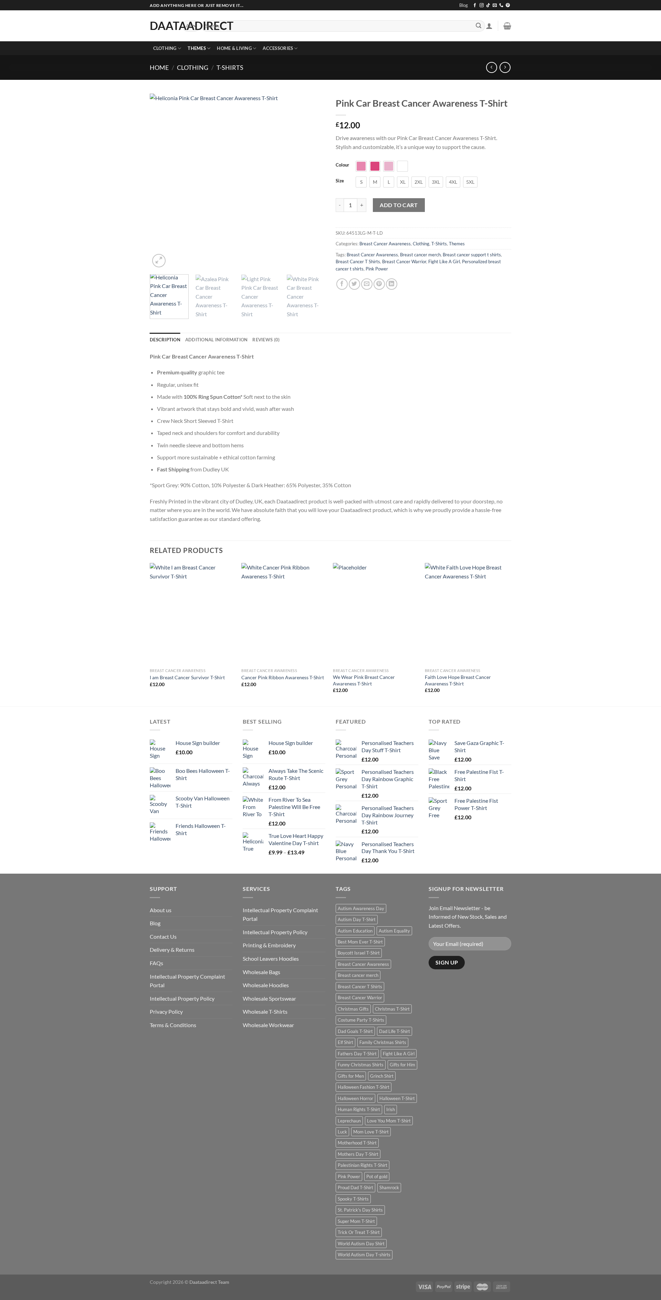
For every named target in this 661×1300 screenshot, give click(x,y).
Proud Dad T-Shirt (355, 1187)
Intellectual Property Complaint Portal (187, 981)
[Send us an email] (495, 5)
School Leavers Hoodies (271, 958)
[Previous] (162, 181)
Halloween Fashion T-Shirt (363, 1087)
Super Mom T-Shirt (356, 1221)
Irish (390, 1109)
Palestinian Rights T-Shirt (362, 1165)
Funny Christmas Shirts (361, 1064)
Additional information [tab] (216, 339)
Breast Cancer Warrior (404, 261)
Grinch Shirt (382, 1076)
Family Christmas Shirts (382, 1042)
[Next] (313, 181)
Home (159, 67)
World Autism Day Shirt (361, 1243)
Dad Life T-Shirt (394, 1031)
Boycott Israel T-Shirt (359, 953)
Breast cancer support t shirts (472, 254)
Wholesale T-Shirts (265, 1011)
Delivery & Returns (172, 949)
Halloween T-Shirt (397, 1098)
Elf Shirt (345, 1042)
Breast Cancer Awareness (385, 243)
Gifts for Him (402, 1064)
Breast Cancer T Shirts (358, 261)
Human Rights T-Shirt (359, 1109)
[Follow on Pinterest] (508, 5)
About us (160, 910)
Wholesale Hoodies (266, 985)
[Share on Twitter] (354, 284)
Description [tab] (165, 339)
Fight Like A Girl (444, 261)
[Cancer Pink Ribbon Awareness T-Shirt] (283, 614)
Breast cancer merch (420, 254)
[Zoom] (159, 260)
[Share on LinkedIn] (391, 284)
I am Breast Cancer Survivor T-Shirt (187, 677)
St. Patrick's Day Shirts (360, 1210)
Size (340, 181)
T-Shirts (230, 67)
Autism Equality (394, 931)
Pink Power (377, 268)
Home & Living (234, 48)
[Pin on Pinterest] (379, 284)
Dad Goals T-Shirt (355, 1031)
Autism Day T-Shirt (357, 919)
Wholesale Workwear (268, 1025)
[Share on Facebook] (342, 284)
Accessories (278, 48)
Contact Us (163, 936)
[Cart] (507, 25)
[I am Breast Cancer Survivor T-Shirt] (192, 614)
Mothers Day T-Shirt (358, 1154)
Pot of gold (376, 1176)
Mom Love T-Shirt (371, 1131)
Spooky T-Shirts (353, 1199)
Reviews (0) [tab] (266, 339)
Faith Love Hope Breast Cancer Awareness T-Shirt (458, 680)
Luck (342, 1131)
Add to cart (399, 205)
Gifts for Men (351, 1076)
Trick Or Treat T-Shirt (359, 1232)
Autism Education (355, 931)
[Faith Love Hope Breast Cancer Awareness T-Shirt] (467, 614)
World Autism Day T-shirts (364, 1254)
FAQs (156, 963)
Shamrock (389, 1187)
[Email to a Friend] (367, 284)
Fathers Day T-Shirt (357, 1053)
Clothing (165, 48)
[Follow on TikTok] (488, 5)
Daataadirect (161, 25)
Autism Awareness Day (361, 908)
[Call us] (501, 5)
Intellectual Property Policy (182, 998)
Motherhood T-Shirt (357, 1143)
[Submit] (478, 26)
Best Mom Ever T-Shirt (360, 942)
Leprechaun (349, 1120)
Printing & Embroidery (269, 945)
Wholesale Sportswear (269, 998)
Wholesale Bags (261, 972)
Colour (342, 165)
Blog (463, 5)
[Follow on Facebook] (475, 5)
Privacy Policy (166, 1011)
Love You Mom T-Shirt (389, 1120)
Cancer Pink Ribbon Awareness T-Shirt (282, 677)
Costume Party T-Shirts (361, 1020)
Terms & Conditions (173, 1025)
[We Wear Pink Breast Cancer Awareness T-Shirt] (375, 614)
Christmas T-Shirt (392, 1009)
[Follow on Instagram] (482, 5)
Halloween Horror (355, 1098)
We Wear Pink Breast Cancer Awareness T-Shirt (364, 680)
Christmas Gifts (353, 1009)
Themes (197, 48)
